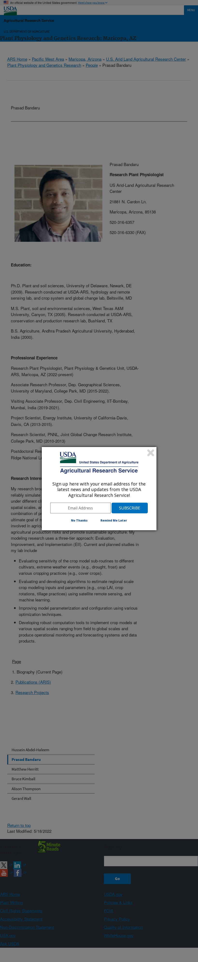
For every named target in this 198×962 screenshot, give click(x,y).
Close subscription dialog (150, 452)
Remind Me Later (113, 520)
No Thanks (79, 520)
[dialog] (99, 488)
